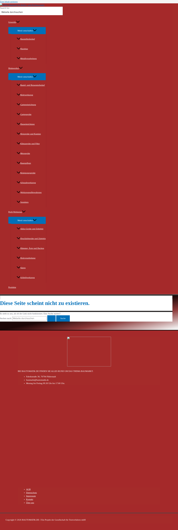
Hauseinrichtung (27, 124)
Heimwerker (13, 68)
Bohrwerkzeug (26, 95)
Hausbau (24, 49)
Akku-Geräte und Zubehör (31, 229)
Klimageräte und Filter (30, 144)
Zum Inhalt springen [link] (9, 2)
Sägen (23, 268)
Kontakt (29, 499)
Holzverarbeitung (27, 258)
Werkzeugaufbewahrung (31, 192)
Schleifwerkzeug (27, 277)
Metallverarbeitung (28, 58)
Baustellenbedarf (27, 39)
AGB (28, 489)
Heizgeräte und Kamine (30, 134)
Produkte (12, 287)
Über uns (30, 503)
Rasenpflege (25, 163)
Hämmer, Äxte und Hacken (32, 248)
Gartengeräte (25, 114)
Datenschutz (31, 493)
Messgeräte (25, 153)
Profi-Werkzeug (15, 212)
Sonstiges (24, 202)
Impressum (31, 496)
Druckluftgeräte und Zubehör (33, 238)
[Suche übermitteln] (51, 318)
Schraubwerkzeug (28, 183)
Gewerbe (12, 22)
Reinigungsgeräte (27, 173)
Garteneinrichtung (28, 105)
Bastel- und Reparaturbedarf (32, 85)
